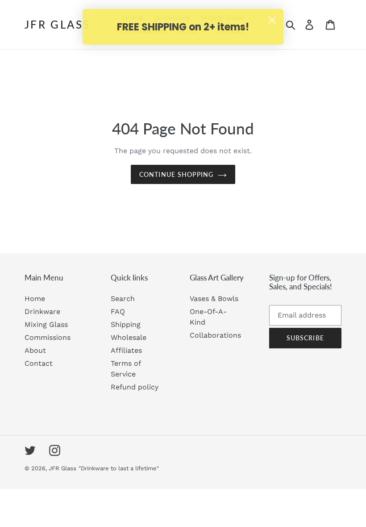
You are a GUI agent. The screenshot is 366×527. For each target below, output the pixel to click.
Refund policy (134, 387)
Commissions (48, 337)
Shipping (126, 324)
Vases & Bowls (214, 298)
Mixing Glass (46, 324)
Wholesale (128, 337)
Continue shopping (176, 174)
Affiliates (126, 350)
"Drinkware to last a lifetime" (119, 468)
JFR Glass (57, 24)
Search (123, 298)
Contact (39, 363)
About (35, 350)
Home (35, 298)
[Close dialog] (272, 20)
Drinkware (42, 311)
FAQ (118, 311)
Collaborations (215, 335)
